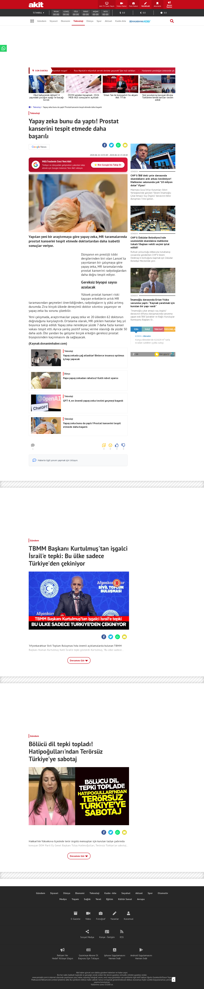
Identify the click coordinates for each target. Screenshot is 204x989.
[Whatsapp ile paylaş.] (118, 145)
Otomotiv (163, 893)
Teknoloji (78, 20)
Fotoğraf (100, 918)
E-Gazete (75, 918)
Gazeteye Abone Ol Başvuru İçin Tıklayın (88, 957)
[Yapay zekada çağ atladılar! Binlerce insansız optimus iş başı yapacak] (77, 365)
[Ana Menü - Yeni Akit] (32, 20)
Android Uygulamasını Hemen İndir (141, 957)
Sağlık (87, 899)
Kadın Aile (120, 20)
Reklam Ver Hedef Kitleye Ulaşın (62, 957)
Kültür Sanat (125, 899)
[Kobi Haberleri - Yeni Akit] (140, 20)
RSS (122, 937)
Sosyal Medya (87, 937)
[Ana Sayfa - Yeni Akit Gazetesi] (36, 4)
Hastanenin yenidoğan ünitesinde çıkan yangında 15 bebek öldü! (162, 71)
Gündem (41, 20)
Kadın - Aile (110, 893)
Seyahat (125, 893)
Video (88, 918)
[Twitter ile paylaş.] (111, 145)
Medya (63, 899)
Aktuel (108, 20)
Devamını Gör (77, 660)
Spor (99, 20)
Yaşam (75, 899)
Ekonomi (65, 20)
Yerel (98, 899)
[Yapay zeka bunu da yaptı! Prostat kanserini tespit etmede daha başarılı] (77, 433)
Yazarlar (115, 918)
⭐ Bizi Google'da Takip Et (107, 164)
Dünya (89, 20)
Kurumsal (128, 918)
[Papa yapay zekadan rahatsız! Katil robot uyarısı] (77, 387)
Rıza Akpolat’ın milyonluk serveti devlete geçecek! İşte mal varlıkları (95, 71)
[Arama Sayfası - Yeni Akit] (171, 20)
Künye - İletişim (107, 937)
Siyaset (54, 20)
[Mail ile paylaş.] (125, 145)
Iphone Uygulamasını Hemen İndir (114, 957)
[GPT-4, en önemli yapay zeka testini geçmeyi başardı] (77, 410)
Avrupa (141, 899)
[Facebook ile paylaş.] (104, 145)
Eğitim (109, 899)
